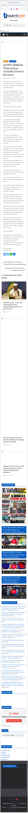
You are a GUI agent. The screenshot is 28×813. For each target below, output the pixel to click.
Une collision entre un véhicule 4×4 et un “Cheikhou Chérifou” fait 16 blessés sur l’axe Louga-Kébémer (13, 672)
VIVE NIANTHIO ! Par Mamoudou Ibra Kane (13, 640)
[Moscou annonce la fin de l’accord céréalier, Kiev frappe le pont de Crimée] (14, 319)
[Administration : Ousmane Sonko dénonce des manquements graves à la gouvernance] (14, 282)
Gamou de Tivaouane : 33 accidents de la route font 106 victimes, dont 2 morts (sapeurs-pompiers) (14, 636)
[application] (14, 542)
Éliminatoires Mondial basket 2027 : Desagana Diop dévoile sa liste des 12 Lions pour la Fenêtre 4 (14, 614)
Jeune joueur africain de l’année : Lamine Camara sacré (14, 269)
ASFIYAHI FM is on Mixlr (6, 725)
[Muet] (22, 547)
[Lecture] (3, 547)
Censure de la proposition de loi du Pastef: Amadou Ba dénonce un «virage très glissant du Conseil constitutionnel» (13, 625)
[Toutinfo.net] (3, 34)
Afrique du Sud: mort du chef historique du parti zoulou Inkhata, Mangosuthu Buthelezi (13, 469)
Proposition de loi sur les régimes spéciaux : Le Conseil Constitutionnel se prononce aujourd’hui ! (14, 666)
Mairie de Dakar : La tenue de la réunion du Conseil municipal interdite (15, 263)
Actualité (6, 61)
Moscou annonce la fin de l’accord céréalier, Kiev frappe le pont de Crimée (13, 440)
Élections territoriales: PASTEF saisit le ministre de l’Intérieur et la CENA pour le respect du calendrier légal (14, 608)
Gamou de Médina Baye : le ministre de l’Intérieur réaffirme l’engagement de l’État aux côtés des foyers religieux (14, 678)
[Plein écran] (24, 547)
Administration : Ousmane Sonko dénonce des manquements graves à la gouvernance (12, 306)
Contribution (13, 61)
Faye (16, 78)
